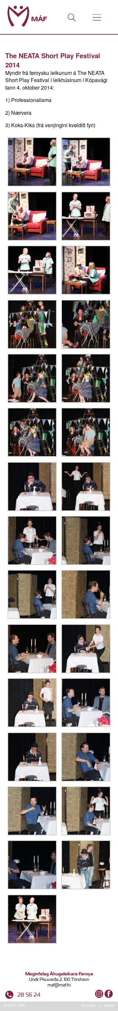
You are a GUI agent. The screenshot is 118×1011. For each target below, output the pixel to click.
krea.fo (109, 1005)
